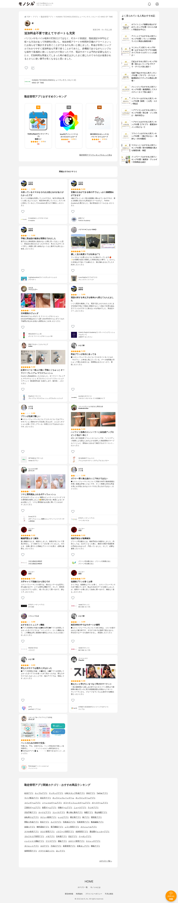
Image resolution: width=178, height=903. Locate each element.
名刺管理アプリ (82, 831)
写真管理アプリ (83, 822)
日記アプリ (72, 836)
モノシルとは (95, 887)
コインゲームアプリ (32, 803)
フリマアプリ (51, 841)
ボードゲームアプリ (100, 803)
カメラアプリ (56, 822)
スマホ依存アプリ (31, 831)
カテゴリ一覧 (83, 887)
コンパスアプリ (58, 812)
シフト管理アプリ (72, 827)
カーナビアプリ (44, 812)
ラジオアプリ (93, 807)
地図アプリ (88, 812)
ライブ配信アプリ (31, 798)
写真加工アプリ (69, 822)
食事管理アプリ (30, 851)
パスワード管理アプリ (65, 831)
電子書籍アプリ (57, 827)
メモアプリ (50, 836)
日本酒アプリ (61, 836)
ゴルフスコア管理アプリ (34, 836)
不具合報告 (109, 894)
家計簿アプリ (75, 817)
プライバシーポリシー (93, 894)
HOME (89, 881)
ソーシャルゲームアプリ (52, 803)
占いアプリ (60, 851)
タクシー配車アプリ (48, 817)
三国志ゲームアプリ (32, 807)
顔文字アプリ (45, 798)
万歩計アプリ (56, 846)
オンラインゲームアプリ (85, 798)
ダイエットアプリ (31, 846)
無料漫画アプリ (43, 827)
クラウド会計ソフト (46, 851)
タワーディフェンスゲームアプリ (76, 803)
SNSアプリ (90, 793)
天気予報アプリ (30, 812)
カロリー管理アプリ (76, 841)
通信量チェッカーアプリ (99, 831)
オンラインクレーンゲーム (63, 798)
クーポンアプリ (85, 836)
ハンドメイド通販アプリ (34, 841)
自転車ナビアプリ (31, 817)
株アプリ (86, 817)
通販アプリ (62, 841)
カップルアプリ (41, 793)
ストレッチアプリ (93, 841)
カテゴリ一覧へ (105, 861)
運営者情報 (69, 894)
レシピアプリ (63, 817)
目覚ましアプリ (83, 846)
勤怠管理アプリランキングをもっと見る (95, 155)
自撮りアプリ (29, 827)
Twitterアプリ (102, 793)
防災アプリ (44, 822)
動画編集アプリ (97, 822)
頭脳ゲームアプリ (65, 807)
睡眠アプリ (95, 846)
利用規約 (79, 894)
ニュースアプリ (80, 807)
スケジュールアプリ (89, 827)
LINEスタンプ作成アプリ (75, 793)
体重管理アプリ (69, 846)
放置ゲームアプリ (49, 807)
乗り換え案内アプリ (74, 812)
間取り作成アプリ (31, 822)
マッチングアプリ (56, 793)
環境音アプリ (96, 817)
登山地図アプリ (101, 812)
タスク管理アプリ (47, 831)
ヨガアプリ (44, 846)
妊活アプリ (28, 793)
